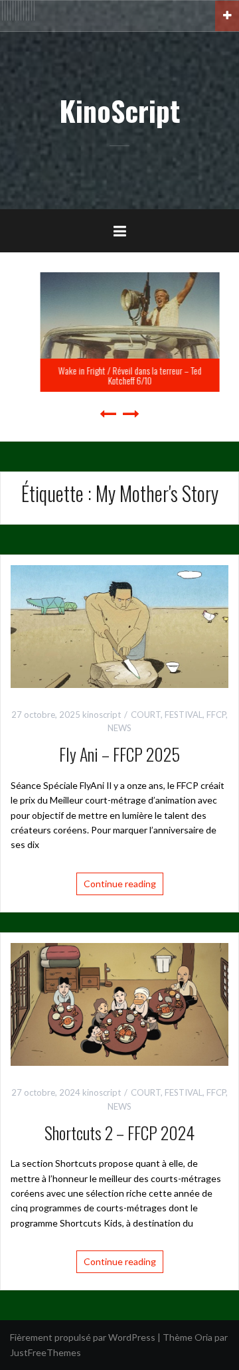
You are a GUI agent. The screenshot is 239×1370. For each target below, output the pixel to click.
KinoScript (119, 110)
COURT (146, 714)
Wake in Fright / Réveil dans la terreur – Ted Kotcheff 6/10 (119, 375)
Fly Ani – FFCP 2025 (119, 754)
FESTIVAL (183, 714)
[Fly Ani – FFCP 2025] (119, 625)
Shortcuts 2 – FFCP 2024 (119, 1133)
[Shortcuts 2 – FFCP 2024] (119, 1003)
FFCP (216, 714)
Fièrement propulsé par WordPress (82, 1337)
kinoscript (101, 714)
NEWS (119, 728)
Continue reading (120, 883)
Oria (203, 1337)
